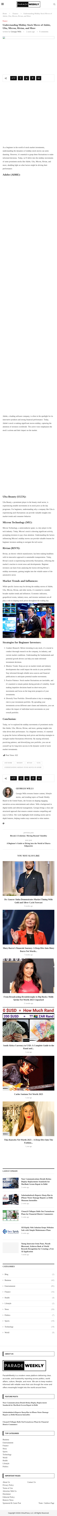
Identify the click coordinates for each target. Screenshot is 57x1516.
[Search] (54, 4)
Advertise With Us (9, 1491)
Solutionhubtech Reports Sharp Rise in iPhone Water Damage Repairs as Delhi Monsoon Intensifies (37, 1197)
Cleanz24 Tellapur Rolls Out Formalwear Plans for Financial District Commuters (37, 1212)
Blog (29, 1274)
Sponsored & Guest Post (12, 1503)
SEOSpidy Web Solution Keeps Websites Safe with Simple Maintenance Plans (37, 1229)
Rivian (29, 763)
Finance (15, 14)
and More (8, 763)
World (29, 1333)
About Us (6, 1482)
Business (29, 1280)
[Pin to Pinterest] (32, 78)
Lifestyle (29, 1303)
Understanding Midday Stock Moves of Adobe (22, 767)
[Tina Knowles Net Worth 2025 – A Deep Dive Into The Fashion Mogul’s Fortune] (28, 1118)
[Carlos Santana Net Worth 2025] (28, 1073)
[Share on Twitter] (26, 78)
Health (29, 1298)
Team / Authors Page (46, 1503)
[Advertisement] (28, 116)
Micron (20, 763)
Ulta (38, 763)
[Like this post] (14, 78)
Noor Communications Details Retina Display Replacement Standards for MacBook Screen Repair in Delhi (36, 1181)
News (29, 1309)
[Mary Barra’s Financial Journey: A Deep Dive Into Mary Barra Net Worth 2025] (28, 927)
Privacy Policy (8, 1485)
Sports (29, 1321)
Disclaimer (7, 1494)
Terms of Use (8, 1488)
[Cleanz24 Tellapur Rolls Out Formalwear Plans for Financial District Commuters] (11, 1215)
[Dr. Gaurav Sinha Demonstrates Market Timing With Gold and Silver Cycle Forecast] (28, 878)
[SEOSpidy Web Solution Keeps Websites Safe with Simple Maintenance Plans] (11, 1231)
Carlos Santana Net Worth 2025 (28, 1094)
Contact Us (31, 1482)
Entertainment (29, 1286)
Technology (29, 1327)
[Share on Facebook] (20, 78)
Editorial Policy (9, 1497)
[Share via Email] (38, 78)
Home (5, 14)
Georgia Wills (16, 32)
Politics (29, 1315)
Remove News (8, 1500)
